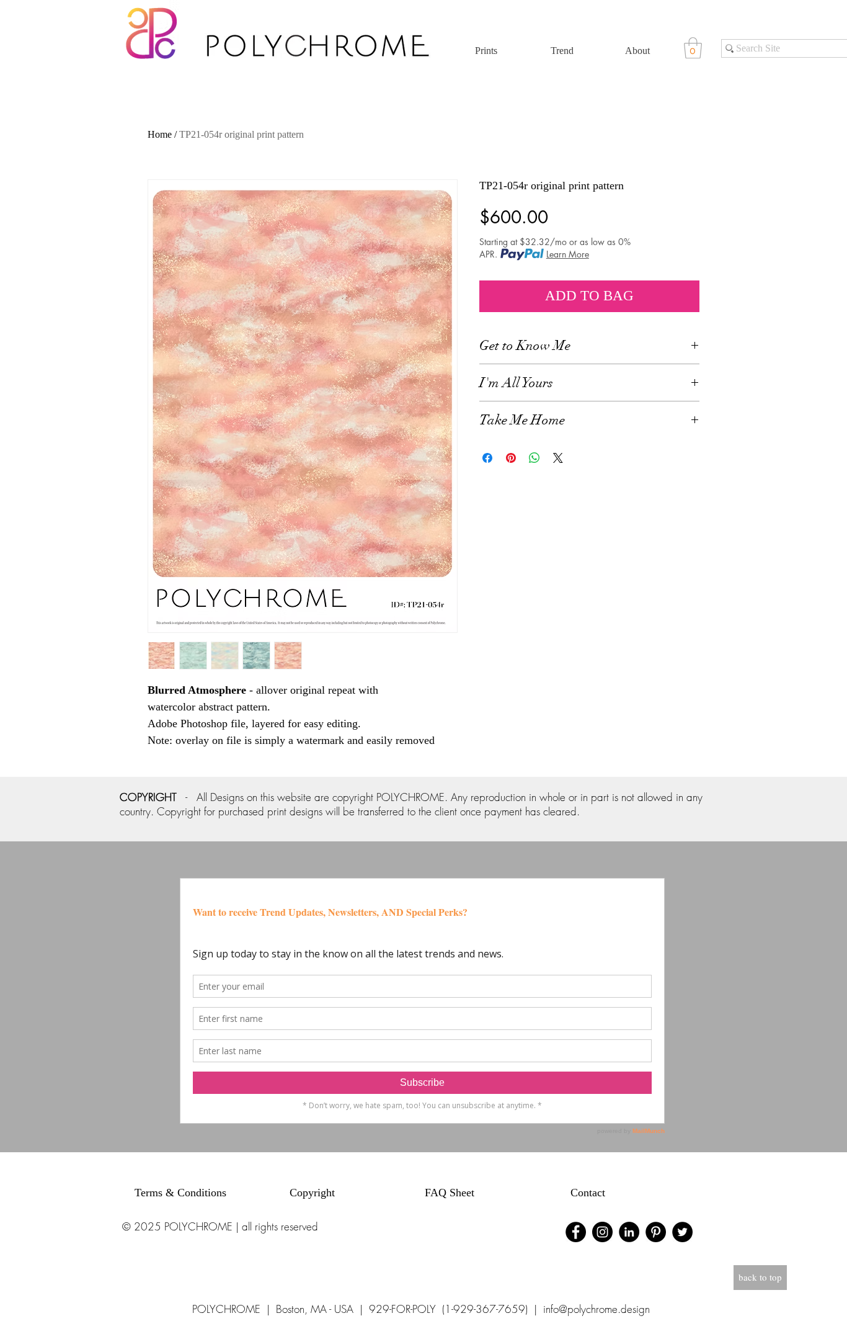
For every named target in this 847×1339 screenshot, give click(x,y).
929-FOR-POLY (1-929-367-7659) (448, 1309)
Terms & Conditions (180, 1192)
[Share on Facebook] (487, 457)
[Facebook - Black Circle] (575, 1232)
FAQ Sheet (449, 1192)
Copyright (312, 1192)
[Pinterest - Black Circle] (655, 1232)
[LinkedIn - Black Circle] (629, 1232)
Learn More (567, 254)
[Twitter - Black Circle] (682, 1232)
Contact (587, 1192)
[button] (693, 48)
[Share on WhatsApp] (534, 457)
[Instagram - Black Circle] (602, 1232)
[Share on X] (558, 457)
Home (160, 134)
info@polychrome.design (596, 1309)
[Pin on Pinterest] (510, 457)
